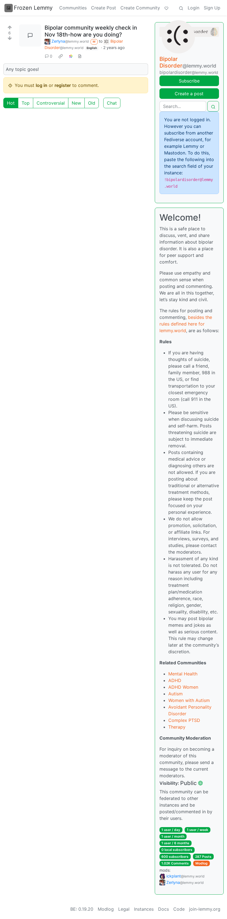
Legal (124, 909)
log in (41, 85)
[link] (60, 56)
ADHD (174, 680)
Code (179, 909)
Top (26, 103)
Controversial (51, 103)
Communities (73, 8)
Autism (175, 693)
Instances (144, 909)
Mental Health (182, 674)
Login (193, 8)
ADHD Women (183, 687)
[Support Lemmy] (166, 7)
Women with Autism (189, 700)
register (63, 85)
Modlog (201, 863)
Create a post (189, 93)
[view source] (79, 56)
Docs (163, 909)
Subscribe (189, 81)
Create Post (103, 8)
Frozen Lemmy (33, 7)
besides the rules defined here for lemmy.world (185, 323)
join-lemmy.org (204, 909)
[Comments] (30, 35)
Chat (112, 103)
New (76, 103)
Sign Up (212, 8)
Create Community (140, 8)
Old (91, 103)
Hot (11, 103)
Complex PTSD (184, 720)
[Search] (181, 7)
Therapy (176, 727)
